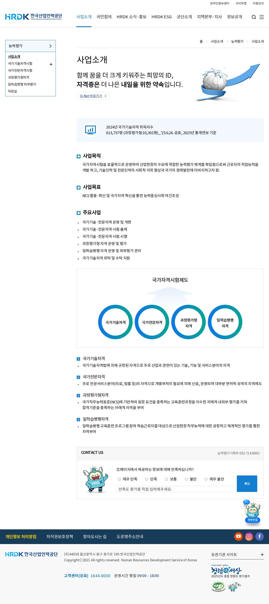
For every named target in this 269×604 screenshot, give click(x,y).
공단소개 (184, 17)
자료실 (12, 91)
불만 (193, 479)
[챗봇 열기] (252, 512)
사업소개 (83, 17)
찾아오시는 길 (95, 536)
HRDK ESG (162, 17)
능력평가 (15, 46)
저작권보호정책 (59, 536)
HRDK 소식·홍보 (131, 17)
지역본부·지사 (209, 17)
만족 (153, 479)
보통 (173, 479)
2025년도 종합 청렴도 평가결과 (230, 576)
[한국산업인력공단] (31, 554)
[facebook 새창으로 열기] (259, 536)
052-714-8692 (249, 453)
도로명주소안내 (130, 536)
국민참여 (104, 17)
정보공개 (234, 17)
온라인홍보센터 (219, 3)
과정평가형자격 (18, 77)
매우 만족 (130, 479)
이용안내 (258, 3)
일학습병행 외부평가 (22, 84)
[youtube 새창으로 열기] (238, 536)
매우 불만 (217, 479)
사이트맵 (241, 3)
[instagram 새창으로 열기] (249, 536)
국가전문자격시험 (20, 70)
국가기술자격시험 (20, 63)
